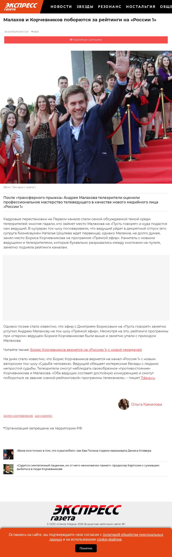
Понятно (86, 548)
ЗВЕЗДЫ (85, 6)
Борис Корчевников (18, 416)
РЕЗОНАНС (110, 6)
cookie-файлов (109, 539)
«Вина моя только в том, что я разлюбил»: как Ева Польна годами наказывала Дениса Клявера (84, 450)
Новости (61, 6)
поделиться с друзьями (87, 40)
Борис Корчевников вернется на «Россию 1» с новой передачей (86, 350)
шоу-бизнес (43, 416)
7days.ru (148, 378)
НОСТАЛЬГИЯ (141, 6)
